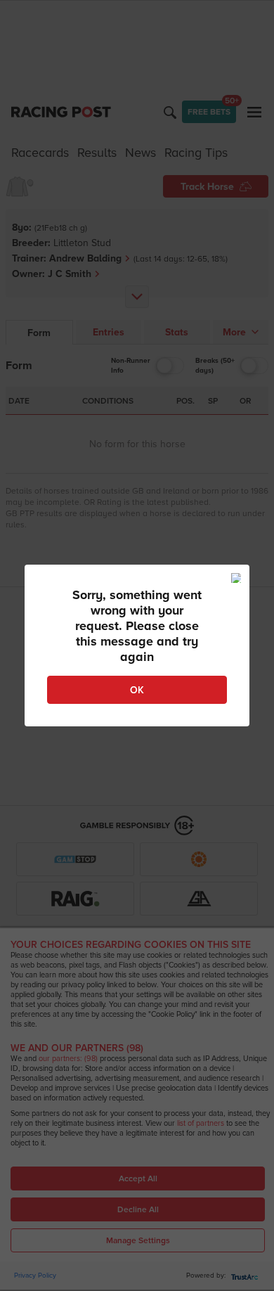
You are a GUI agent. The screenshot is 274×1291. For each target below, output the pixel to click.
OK (137, 690)
